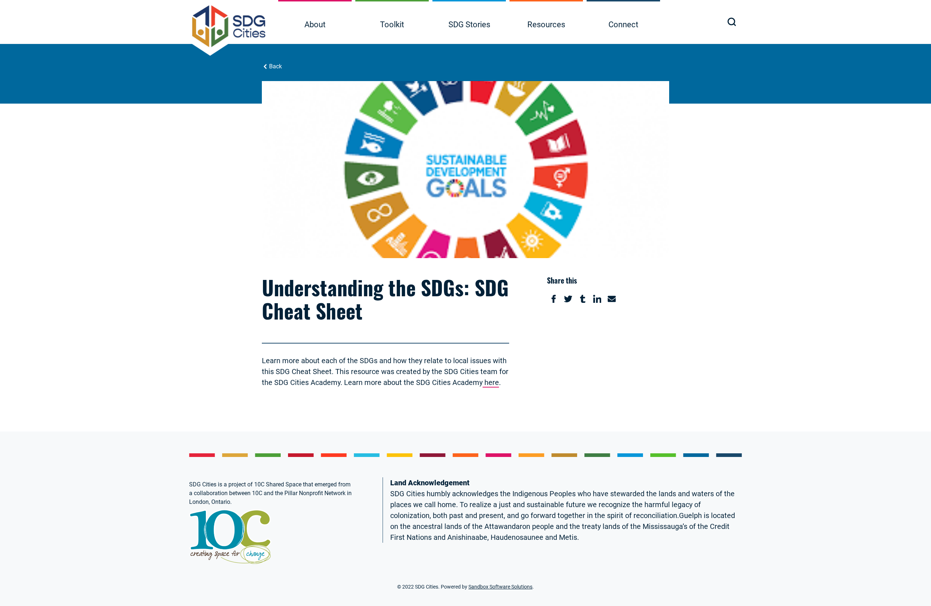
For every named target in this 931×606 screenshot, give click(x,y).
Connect (623, 24)
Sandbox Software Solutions (500, 587)
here (491, 382)
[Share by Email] (611, 298)
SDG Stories (469, 24)
